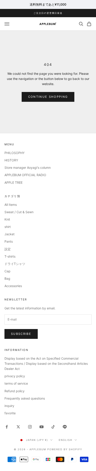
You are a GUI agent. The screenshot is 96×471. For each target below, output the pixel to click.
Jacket (9, 234)
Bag (7, 278)
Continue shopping (48, 96)
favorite (10, 413)
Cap (7, 271)
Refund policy (14, 391)
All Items (10, 204)
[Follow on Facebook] (6, 427)
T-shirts (9, 256)
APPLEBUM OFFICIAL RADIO (25, 175)
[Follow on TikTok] (53, 427)
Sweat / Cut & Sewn (18, 212)
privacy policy (14, 376)
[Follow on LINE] (65, 427)
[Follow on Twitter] (18, 427)
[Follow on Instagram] (30, 427)
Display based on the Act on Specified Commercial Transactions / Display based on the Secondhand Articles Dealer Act (46, 363)
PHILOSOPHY (14, 153)
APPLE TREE (13, 182)
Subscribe (21, 334)
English (65, 440)
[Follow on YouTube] (41, 427)
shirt (7, 227)
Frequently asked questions (24, 398)
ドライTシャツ (14, 264)
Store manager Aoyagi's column (27, 167)
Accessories (13, 286)
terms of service (16, 383)
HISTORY (11, 160)
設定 (7, 249)
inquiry (9, 406)
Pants (8, 241)
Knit (7, 219)
